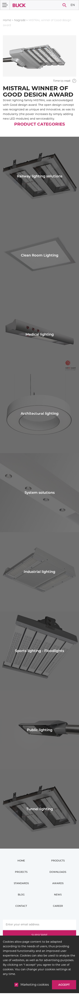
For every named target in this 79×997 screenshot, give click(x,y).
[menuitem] (72, 5)
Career (58, 905)
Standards (21, 883)
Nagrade (20, 20)
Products (58, 860)
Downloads (57, 871)
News (58, 894)
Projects (21, 871)
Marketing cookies (35, 984)
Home (7, 20)
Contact (21, 905)
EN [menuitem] (73, 5)
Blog (21, 894)
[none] (72, 5)
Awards (57, 883)
